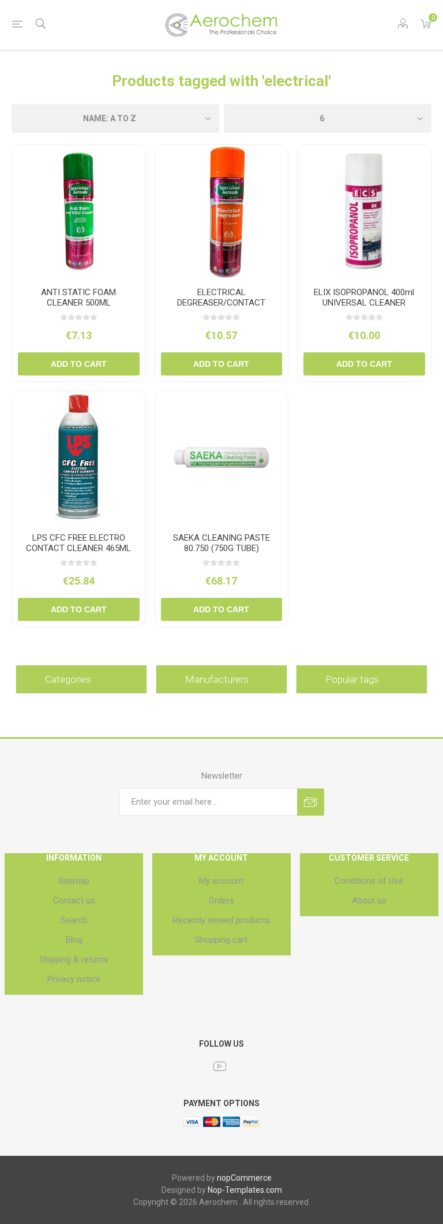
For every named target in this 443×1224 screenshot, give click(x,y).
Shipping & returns (73, 959)
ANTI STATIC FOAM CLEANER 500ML (78, 297)
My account (221, 881)
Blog (74, 940)
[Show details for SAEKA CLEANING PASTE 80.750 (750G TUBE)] (221, 457)
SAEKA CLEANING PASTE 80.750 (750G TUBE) (221, 543)
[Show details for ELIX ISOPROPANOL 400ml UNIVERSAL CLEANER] (364, 211)
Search (74, 920)
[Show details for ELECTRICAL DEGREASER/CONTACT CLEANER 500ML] (221, 211)
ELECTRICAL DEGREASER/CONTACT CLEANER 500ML (221, 302)
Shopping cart (221, 940)
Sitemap (73, 881)
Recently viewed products (221, 920)
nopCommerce (244, 1177)
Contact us (74, 900)
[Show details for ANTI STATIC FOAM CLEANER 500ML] (78, 211)
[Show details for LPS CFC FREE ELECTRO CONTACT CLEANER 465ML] (78, 457)
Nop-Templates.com (245, 1190)
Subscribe (310, 802)
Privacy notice (73, 979)
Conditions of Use (369, 881)
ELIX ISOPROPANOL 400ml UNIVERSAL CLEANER (364, 297)
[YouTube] (220, 1066)
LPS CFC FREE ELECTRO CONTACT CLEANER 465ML (78, 543)
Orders (221, 900)
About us (369, 900)
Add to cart (79, 364)
